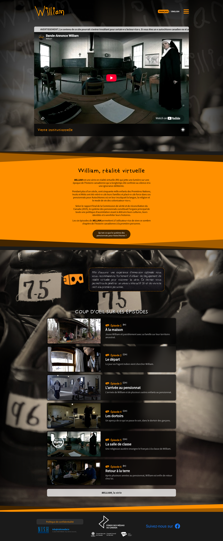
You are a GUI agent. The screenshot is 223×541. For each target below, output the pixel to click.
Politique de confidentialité (60, 521)
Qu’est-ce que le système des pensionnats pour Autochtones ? (112, 234)
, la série (111, 492)
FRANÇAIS (163, 11)
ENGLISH (175, 11)
